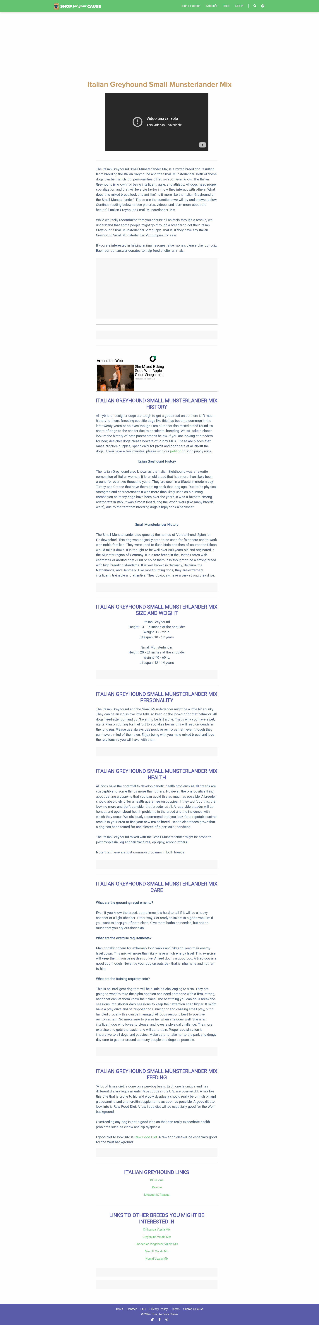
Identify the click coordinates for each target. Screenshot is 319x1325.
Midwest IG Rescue (156, 1194)
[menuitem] (191, 5)
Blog (226, 6)
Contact (132, 1309)
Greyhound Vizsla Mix (157, 1237)
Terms (175, 1309)
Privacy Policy (158, 1309)
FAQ (143, 1309)
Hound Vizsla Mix (156, 1258)
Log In (239, 6)
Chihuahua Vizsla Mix (156, 1229)
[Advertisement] (159, 45)
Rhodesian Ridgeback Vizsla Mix (157, 1244)
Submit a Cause (193, 1309)
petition (175, 451)
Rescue (157, 1187)
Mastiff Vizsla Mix (157, 1251)
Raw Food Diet (146, 1137)
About (119, 1309)
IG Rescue (156, 1180)
